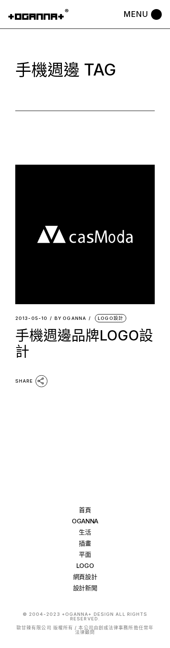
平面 (85, 554)
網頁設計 (85, 577)
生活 (85, 532)
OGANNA (70, 318)
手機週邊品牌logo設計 (84, 343)
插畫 (85, 543)
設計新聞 (85, 588)
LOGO (85, 566)
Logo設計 (110, 318)
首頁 (85, 510)
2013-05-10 (31, 318)
